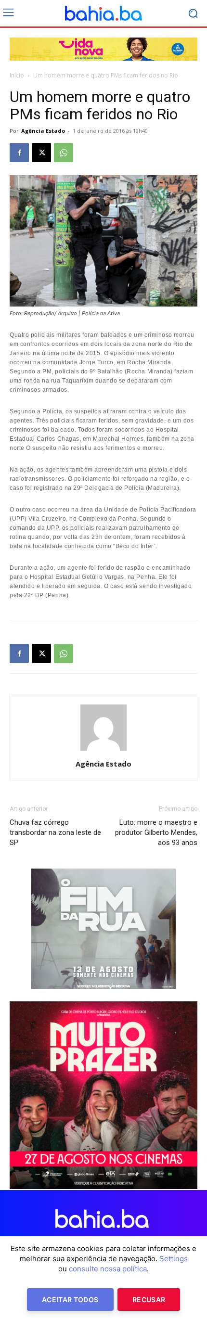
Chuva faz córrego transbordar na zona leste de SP (55, 832)
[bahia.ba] (103, 13)
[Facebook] (19, 152)
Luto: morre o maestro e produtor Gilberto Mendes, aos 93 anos (156, 832)
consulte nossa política (108, 1268)
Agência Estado (43, 130)
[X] (41, 152)
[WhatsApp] (63, 152)
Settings (173, 1258)
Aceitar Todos (70, 1299)
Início (17, 75)
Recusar (148, 1299)
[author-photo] (103, 750)
